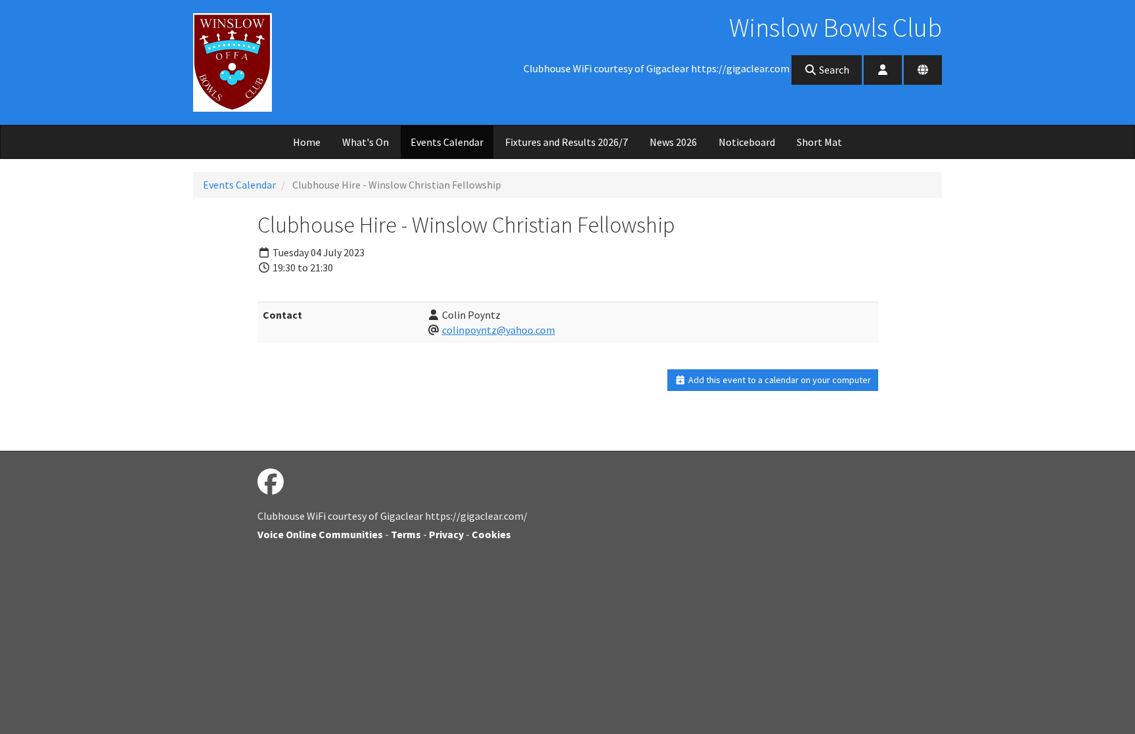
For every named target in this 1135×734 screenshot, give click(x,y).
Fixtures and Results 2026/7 (566, 142)
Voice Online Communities (320, 534)
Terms (406, 534)
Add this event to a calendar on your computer (778, 380)
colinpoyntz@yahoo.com (498, 329)
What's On (365, 142)
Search (833, 69)
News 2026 (673, 142)
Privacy (446, 534)
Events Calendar (447, 142)
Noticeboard (747, 142)
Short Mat (819, 142)
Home (307, 142)
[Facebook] (270, 482)
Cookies (491, 534)
